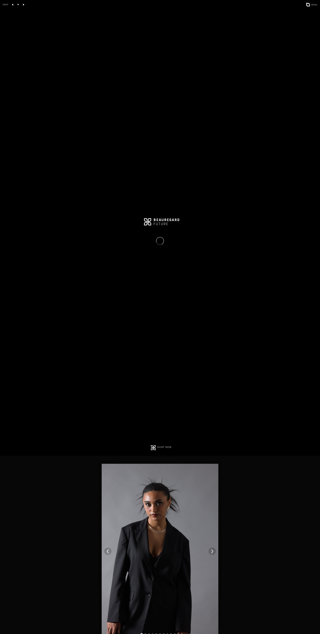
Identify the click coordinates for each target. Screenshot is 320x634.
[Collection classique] (18, 5)
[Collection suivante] (23, 5)
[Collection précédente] (12, 5)
